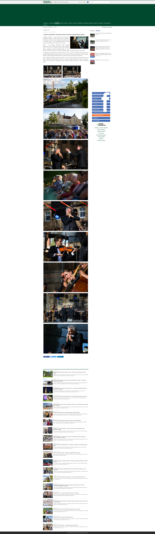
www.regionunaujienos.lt (84, 532)
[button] (46, 356)
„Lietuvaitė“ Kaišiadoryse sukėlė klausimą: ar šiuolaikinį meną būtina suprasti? (70, 396)
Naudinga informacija (48, 27)
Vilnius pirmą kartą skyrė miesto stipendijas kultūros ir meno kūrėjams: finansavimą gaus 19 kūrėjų (70, 405)
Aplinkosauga (107, 23)
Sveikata (70, 23)
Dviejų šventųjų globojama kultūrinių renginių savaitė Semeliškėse (67, 420)
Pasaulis (45, 25)
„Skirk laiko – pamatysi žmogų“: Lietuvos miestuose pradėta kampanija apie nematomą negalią (69, 429)
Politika (75, 23)
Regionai (45, 23)
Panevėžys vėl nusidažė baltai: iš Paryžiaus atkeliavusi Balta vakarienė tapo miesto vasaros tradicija (70, 501)
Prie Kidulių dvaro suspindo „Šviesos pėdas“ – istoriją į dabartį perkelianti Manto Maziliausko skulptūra (70, 389)
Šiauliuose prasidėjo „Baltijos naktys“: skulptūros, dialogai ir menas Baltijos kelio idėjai (70, 445)
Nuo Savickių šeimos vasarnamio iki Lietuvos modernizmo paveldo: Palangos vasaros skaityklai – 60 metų (69, 437)
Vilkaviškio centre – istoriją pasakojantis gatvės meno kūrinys (66, 492)
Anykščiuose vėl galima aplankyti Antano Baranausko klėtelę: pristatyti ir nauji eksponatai (69, 469)
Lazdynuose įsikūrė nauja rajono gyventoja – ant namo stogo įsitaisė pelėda (69, 476)
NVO (55, 27)
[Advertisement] (77, 13)
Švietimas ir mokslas (88, 23)
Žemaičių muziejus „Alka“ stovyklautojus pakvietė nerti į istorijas (66, 509)
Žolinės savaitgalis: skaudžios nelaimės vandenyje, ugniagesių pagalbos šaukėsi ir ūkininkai (70, 461)
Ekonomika (80, 23)
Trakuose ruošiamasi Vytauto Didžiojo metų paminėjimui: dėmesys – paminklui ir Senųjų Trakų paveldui (70, 381)
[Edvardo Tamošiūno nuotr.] (79, 42)
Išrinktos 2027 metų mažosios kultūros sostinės (63, 517)
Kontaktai (84, 2)
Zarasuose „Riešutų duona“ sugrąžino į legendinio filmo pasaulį (66, 452)
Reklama (80, 2)
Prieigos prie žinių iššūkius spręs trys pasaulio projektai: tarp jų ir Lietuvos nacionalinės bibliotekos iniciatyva (68, 485)
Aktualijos (51, 23)
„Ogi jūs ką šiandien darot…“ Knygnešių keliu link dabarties (65, 525)
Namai (95, 23)
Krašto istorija (63, 23)
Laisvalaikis (100, 23)
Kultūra (57, 23)
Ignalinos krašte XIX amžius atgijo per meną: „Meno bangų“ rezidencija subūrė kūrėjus (69, 373)
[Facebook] (87, 2)
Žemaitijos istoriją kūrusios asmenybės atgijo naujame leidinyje (66, 412)
